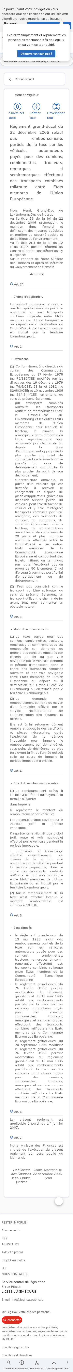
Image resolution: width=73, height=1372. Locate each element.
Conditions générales (15, 1347)
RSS (4, 1238)
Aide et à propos (12, 1252)
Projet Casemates (13, 1260)
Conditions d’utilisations (17, 1355)
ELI (4, 1268)
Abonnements (11, 1230)
